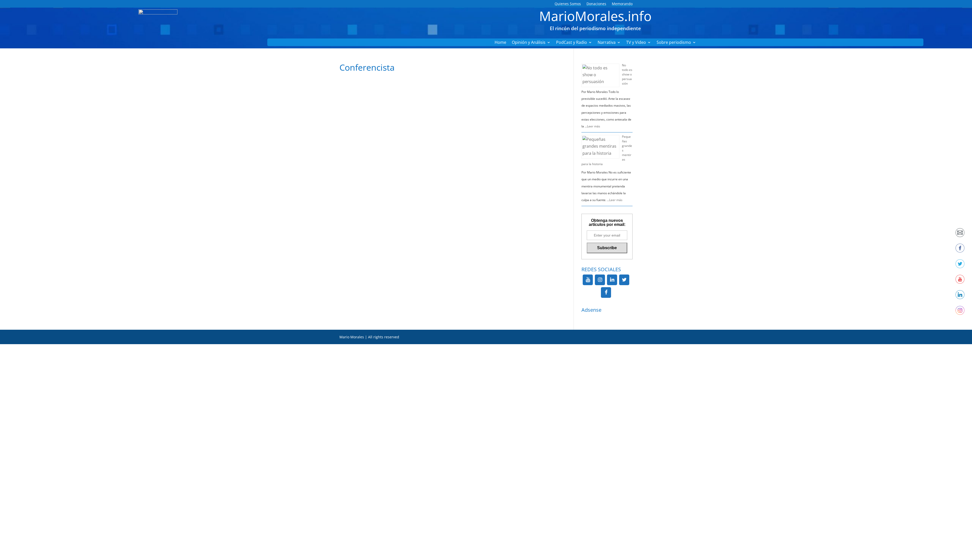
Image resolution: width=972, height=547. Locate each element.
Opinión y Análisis (528, 43)
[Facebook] (606, 292)
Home (500, 43)
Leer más (593, 126)
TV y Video (636, 43)
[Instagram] (600, 280)
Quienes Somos (568, 4)
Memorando (622, 4)
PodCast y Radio (571, 43)
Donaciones (596, 4)
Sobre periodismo (674, 43)
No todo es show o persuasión (627, 74)
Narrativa (607, 43)
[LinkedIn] (612, 280)
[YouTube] (588, 280)
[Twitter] (624, 280)
